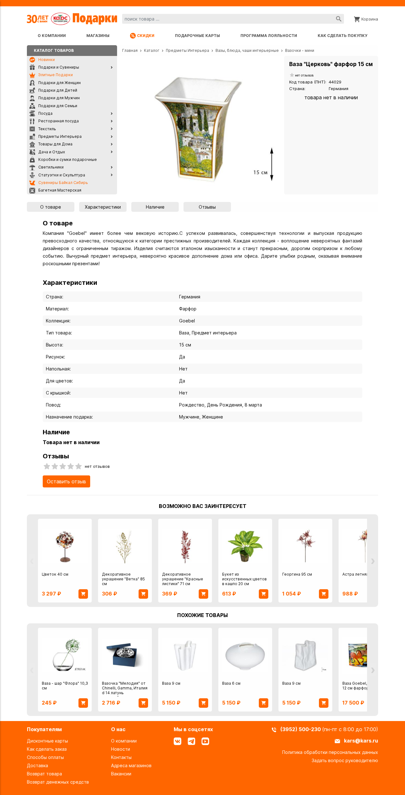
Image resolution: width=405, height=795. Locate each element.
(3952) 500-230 (301, 729)
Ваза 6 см (231, 683)
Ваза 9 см (171, 683)
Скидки (145, 35)
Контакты (121, 757)
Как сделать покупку (342, 35)
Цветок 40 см (55, 574)
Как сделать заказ (47, 749)
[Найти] (338, 19)
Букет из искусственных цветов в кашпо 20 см (244, 579)
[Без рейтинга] (292, 75)
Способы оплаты (45, 757)
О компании (52, 35)
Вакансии (121, 773)
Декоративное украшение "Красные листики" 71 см (182, 579)
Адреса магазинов (131, 765)
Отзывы (207, 207)
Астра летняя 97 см (361, 574)
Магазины (97, 35)
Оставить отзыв (66, 481)
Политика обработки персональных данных (330, 752)
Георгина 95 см (297, 574)
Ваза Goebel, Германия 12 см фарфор (364, 685)
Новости (120, 749)
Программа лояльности (268, 35)
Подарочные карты (197, 35)
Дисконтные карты (47, 740)
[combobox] (233, 19)
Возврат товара (44, 773)
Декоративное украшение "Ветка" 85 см (123, 579)
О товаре (50, 207)
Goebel (187, 320)
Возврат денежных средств (58, 782)
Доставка (37, 765)
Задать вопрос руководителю (345, 760)
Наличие (155, 207)
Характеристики (103, 207)
